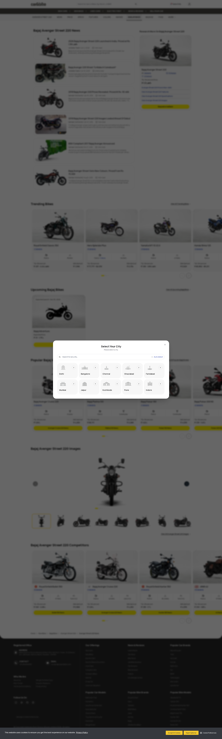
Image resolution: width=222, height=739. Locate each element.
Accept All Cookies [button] (174, 733)
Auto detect (158, 357)
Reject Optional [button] (191, 733)
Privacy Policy (82, 732)
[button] (208, 733)
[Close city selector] (165, 345)
